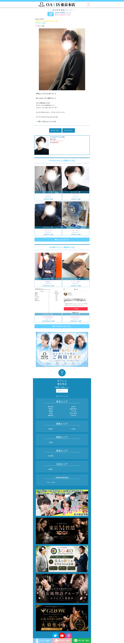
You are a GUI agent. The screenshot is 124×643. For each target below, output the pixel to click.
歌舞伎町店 (73, 409)
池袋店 (51, 411)
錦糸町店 (50, 415)
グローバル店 (51, 482)
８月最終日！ (48, 281)
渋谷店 (73, 406)
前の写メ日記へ (55, 130)
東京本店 (50, 406)
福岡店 (51, 469)
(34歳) (40, 23)
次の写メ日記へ (68, 130)
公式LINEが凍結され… (75, 317)
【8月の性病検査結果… (48, 317)
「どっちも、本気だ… (75, 281)
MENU (88, 5)
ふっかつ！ (48, 195)
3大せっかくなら (48, 230)
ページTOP (62, 371)
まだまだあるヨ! (63, 239)
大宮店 (73, 429)
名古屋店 (50, 456)
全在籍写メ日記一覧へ (62, 326)
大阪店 (51, 442)
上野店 (51, 413)
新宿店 (51, 409)
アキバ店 (73, 411)
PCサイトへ (62, 391)
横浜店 (51, 429)
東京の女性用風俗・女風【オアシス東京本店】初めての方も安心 (62, 0)
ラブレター (75, 195)
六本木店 (73, 415)
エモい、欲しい (76, 230)
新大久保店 (73, 413)
